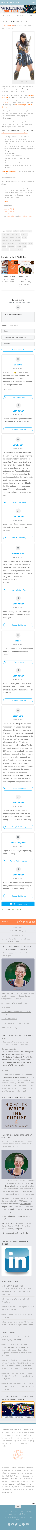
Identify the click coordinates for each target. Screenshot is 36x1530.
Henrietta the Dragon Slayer (11, 240)
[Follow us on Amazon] (17, 921)
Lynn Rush (18, 365)
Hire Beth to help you (10, 1223)
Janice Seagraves (18, 842)
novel (4, 247)
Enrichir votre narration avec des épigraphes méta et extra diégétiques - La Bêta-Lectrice (17, 1347)
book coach (16, 234)
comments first (23, 302)
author (9, 231)
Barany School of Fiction (12, 1226)
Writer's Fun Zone (10, 2)
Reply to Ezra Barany (19, 503)
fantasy (18, 237)
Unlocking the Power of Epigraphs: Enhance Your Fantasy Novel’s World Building (17, 1352)
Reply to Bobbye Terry (19, 590)
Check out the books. (9, 1019)
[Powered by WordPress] (12, 1517)
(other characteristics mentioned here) (15, 133)
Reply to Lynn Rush (18, 397)
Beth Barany (9, 25)
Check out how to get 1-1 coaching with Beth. (18, 1023)
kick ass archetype (8, 243)
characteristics (6, 102)
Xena (24, 247)
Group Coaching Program (12, 1228)
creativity (24, 234)
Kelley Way (7, 1373)
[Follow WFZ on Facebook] (20, 921)
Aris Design (23, 1514)
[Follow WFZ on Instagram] (27, 921)
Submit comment (18, 350)
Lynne (18, 641)
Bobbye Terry (18, 553)
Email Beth (22, 1233)
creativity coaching (8, 237)
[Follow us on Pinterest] (30, 921)
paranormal (11, 247)
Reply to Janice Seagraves (19, 861)
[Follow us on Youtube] (33, 921)
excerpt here (11, 216)
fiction (24, 237)
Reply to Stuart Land (19, 789)
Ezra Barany (18, 445)
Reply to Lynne (19, 662)
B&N (6, 214)
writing (19, 247)
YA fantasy (5, 250)
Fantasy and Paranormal (12, 16)
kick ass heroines (21, 243)
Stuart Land (18, 716)
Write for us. (6, 1007)
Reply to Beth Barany (19, 429)
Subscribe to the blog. (9, 1027)
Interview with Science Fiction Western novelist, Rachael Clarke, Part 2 (24, 282)
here (11, 953)
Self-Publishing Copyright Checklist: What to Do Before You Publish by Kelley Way (18, 1376)
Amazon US (8, 209)
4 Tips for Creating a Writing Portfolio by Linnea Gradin (8, 279)
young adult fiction (16, 250)
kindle (30, 243)
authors (15, 231)
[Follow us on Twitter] (23, 921)
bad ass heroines (25, 231)
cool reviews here (25, 216)
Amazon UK (8, 211)
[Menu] (33, 2)
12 (33, 16)
